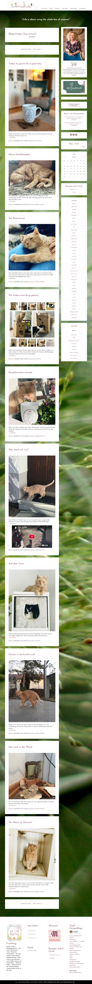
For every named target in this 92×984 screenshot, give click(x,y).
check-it (74, 218)
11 (67, 168)
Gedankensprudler (75, 961)
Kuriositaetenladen (74, 352)
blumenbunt (74, 215)
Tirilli (71, 956)
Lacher (74, 262)
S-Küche (74, 349)
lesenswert (74, 268)
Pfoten (74, 282)
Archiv (51, 8)
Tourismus (74, 306)
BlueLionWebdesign (75, 972)
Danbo (74, 221)
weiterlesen (12, 137)
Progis (74, 285)
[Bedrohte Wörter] (55, 935)
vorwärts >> (39, 49)
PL (40, 141)
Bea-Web (74, 209)
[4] (28, 49)
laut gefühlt (74, 265)
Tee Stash (74, 300)
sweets (74, 294)
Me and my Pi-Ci (74, 271)
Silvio (74, 337)
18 (67, 171)
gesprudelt (74, 241)
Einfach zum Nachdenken (77, 963)
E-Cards (74, 192)
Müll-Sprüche (74, 279)
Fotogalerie (82, 8)
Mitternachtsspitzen (75, 950)
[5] (30, 49)
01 (80, 163)
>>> (84, 156)
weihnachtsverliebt (74, 311)
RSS (37, 204)
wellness (74, 309)
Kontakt (57, 8)
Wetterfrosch (74, 314)
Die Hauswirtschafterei (74, 340)
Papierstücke (74, 334)
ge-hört (74, 232)
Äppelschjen (74, 206)
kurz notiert (74, 259)
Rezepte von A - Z (74, 189)
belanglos (74, 212)
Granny (74, 253)
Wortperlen (73, 939)
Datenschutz (73, 8)
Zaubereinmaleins (75, 954)
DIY (74, 227)
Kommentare (32, 141)
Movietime (74, 276)
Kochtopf (74, 256)
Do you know (74, 224)
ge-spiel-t (74, 244)
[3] (26, 49)
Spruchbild (74, 291)
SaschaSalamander (75, 945)
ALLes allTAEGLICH (76, 936)
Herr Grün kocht (74, 355)
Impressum (65, 8)
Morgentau (73, 959)
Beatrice (11, 141)
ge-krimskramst (74, 238)
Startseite (44, 8)
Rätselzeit (74, 288)
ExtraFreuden (74, 230)
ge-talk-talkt (74, 247)
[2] (24, 49)
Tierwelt (74, 303)
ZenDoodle (74, 317)
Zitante (72, 937)
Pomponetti (74, 343)
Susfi (71, 958)
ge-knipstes (74, 235)
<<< (64, 156)
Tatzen (74, 297)
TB (37, 141)
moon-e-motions (74, 273)
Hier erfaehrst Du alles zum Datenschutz (58, 982)
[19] (34, 49)
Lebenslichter (73, 952)
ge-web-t (74, 250)
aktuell (74, 203)
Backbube (74, 346)
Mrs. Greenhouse (74, 358)
